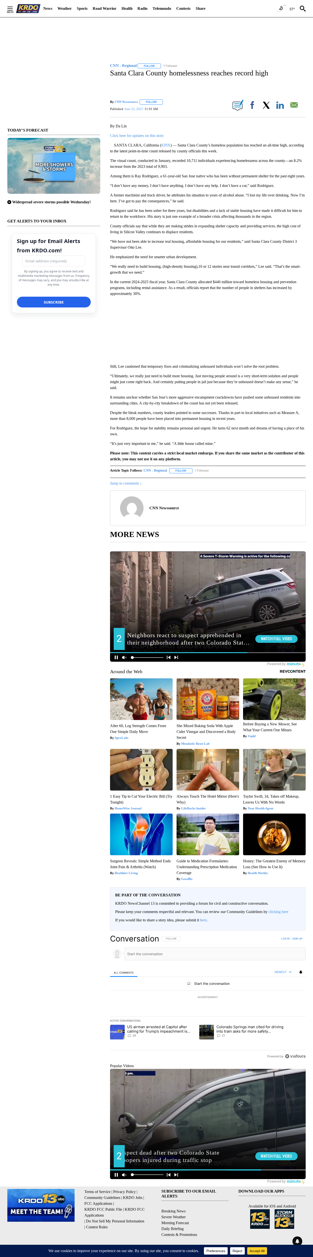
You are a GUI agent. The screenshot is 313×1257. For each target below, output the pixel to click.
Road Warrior (104, 8)
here (203, 920)
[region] (208, 997)
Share (200, 8)
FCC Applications (98, 1203)
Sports (82, 8)
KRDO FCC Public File (103, 1209)
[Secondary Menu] (13, 9)
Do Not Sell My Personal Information (115, 1221)
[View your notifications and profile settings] (301, 972)
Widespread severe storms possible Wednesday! (51, 202)
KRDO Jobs (132, 1198)
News (47, 8)
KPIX (165, 145)
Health (127, 8)
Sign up (297, 938)
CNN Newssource (126, 102)
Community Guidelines (102, 1198)
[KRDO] (28, 8)
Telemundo (162, 8)
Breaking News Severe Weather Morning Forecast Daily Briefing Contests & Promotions (179, 1223)
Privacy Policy (124, 1192)
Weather (64, 8)
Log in (285, 938)
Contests (183, 8)
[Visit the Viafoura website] (295, 1056)
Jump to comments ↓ (126, 483)
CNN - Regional (155, 470)
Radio (142, 8)
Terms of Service (97, 1192)
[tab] (123, 972)
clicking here (278, 912)
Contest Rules (97, 1227)
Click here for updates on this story (137, 136)
